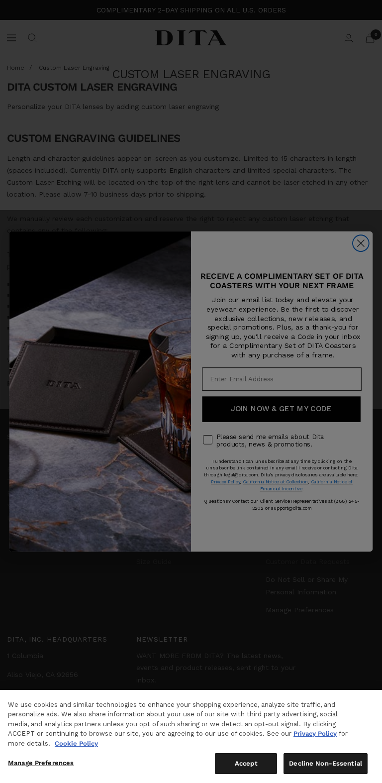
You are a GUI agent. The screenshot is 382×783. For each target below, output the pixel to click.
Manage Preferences (41, 763)
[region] (191, 736)
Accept (246, 763)
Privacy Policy (315, 733)
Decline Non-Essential (325, 763)
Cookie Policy (76, 743)
